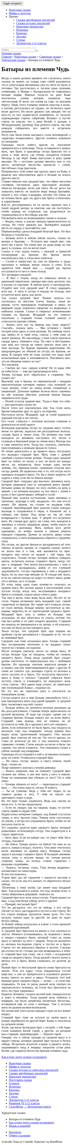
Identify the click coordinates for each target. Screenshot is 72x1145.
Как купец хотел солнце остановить (24, 1057)
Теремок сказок (11, 53)
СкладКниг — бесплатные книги (30, 1106)
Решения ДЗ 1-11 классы (24, 1103)
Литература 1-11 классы (31, 43)
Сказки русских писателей (33, 23)
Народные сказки (20, 9)
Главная (6, 56)
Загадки (21, 36)
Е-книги (14, 1083)
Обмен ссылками (19, 1135)
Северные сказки (50, 56)
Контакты (15, 1132)
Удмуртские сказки (13, 60)
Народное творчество (29, 26)
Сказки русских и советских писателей (33, 1070)
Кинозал (21, 33)
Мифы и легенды (20, 13)
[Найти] (37, 50)
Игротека (22, 29)
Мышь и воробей (19, 1125)
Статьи (20, 39)
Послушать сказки (20, 1080)
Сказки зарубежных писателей (35, 19)
